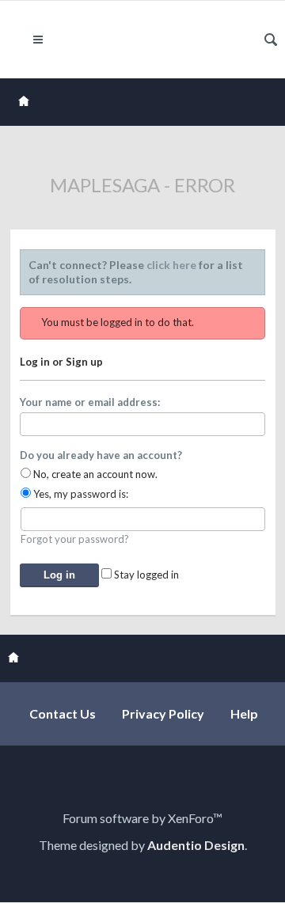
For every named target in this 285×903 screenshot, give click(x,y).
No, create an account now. (94, 474)
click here (171, 264)
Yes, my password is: (79, 494)
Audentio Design (196, 844)
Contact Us (62, 713)
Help (244, 713)
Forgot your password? (75, 539)
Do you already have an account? (101, 455)
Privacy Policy (163, 713)
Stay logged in (145, 574)
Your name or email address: (90, 402)
